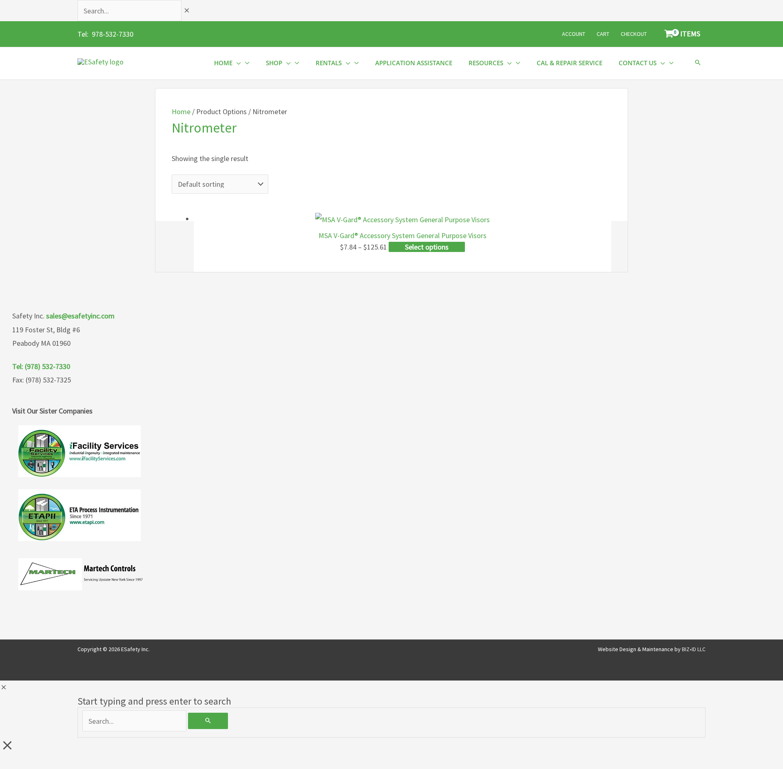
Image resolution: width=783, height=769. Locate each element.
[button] (697, 63)
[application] (236, 63)
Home (181, 111)
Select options (427, 247)
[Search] (208, 721)
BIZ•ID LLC (694, 649)
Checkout (634, 34)
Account (573, 34)
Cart (603, 34)
